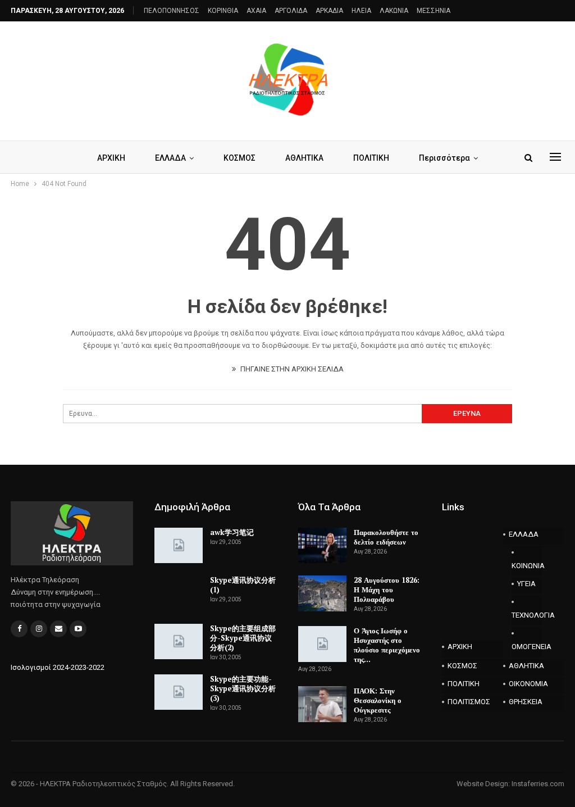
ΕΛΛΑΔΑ (170, 157)
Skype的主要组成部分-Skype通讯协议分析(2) (243, 637)
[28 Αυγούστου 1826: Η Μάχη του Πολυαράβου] (322, 593)
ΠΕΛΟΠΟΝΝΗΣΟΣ (171, 11)
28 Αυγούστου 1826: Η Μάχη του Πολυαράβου (386, 589)
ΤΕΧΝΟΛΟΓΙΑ (527, 615)
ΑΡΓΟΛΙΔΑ (291, 11)
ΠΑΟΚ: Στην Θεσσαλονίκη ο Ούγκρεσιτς (377, 700)
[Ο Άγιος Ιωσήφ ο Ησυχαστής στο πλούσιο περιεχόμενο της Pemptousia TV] (322, 644)
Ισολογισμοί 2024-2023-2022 (57, 667)
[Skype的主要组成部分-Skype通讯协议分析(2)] (178, 642)
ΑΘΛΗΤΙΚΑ (304, 157)
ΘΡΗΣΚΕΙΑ (525, 701)
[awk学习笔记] (178, 546)
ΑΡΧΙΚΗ (111, 157)
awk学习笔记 (232, 532)
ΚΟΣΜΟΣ (239, 157)
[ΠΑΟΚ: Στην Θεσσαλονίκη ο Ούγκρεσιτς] (322, 704)
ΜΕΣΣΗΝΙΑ (433, 11)
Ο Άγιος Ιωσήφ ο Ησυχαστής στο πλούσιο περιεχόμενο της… (387, 644)
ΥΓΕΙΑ (526, 583)
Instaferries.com (538, 783)
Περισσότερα (444, 157)
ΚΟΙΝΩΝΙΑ (527, 565)
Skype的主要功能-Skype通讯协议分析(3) (243, 688)
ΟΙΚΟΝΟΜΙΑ (528, 683)
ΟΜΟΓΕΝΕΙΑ (527, 646)
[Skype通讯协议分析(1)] (178, 593)
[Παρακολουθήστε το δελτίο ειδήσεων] (322, 546)
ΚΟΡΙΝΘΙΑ (223, 11)
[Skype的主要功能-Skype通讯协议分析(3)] (178, 692)
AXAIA (256, 11)
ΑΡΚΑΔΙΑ (329, 11)
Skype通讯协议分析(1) (243, 585)
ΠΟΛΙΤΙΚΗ (371, 157)
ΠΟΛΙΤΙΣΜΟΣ (469, 701)
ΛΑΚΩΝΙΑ (394, 11)
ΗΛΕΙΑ (361, 11)
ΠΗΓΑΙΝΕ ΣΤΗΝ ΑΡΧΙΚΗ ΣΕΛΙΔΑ (291, 369)
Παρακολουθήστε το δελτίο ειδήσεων (386, 537)
